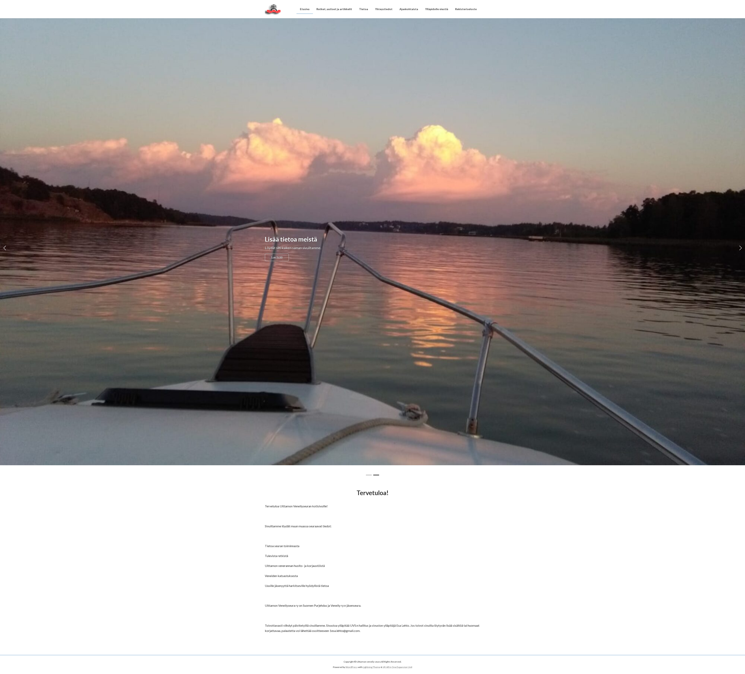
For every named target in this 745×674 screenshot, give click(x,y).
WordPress (352, 667)
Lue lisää (276, 257)
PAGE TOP (725, 650)
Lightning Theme (371, 667)
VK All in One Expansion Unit (397, 667)
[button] (369, 475)
